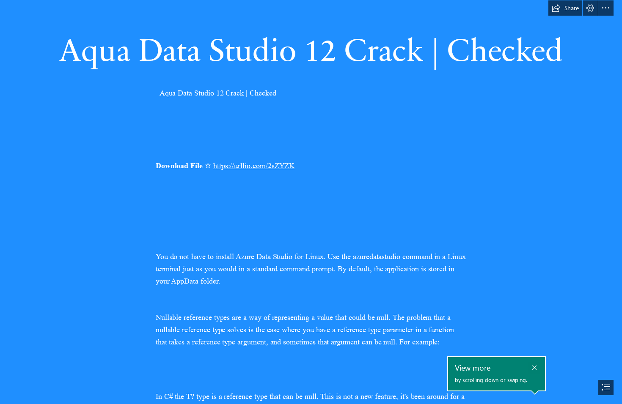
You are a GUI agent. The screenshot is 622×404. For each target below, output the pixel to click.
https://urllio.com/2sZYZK (254, 165)
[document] (311, 202)
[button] (565, 8)
